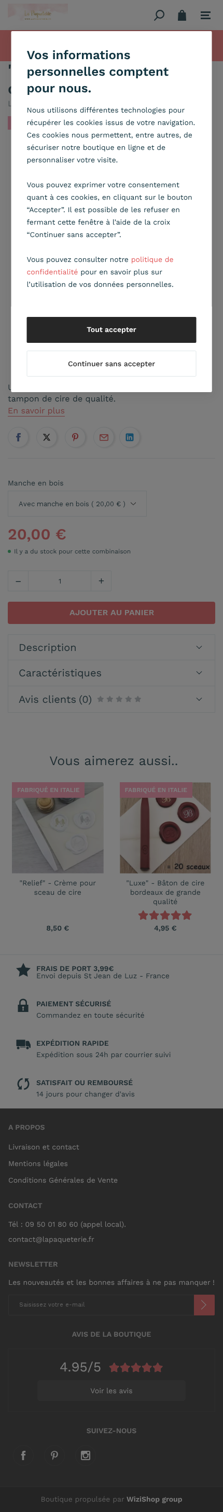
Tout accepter (111, 330)
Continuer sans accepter (111, 364)
